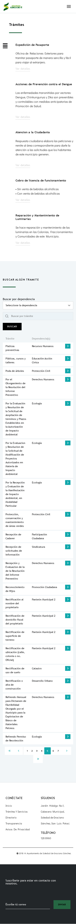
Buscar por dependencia (19, 299)
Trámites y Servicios (17, 811)
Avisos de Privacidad (18, 829)
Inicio (9, 805)
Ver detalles (22, 68)
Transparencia (14, 823)
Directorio (11, 817)
